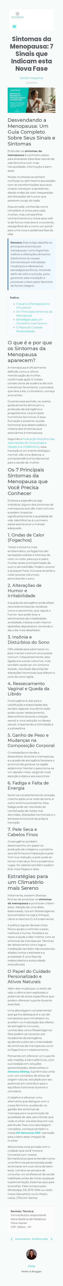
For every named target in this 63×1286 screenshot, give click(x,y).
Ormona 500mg (18, 1071)
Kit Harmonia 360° (28, 1132)
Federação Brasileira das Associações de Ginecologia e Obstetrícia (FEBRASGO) (31, 442)
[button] (14, 26)
